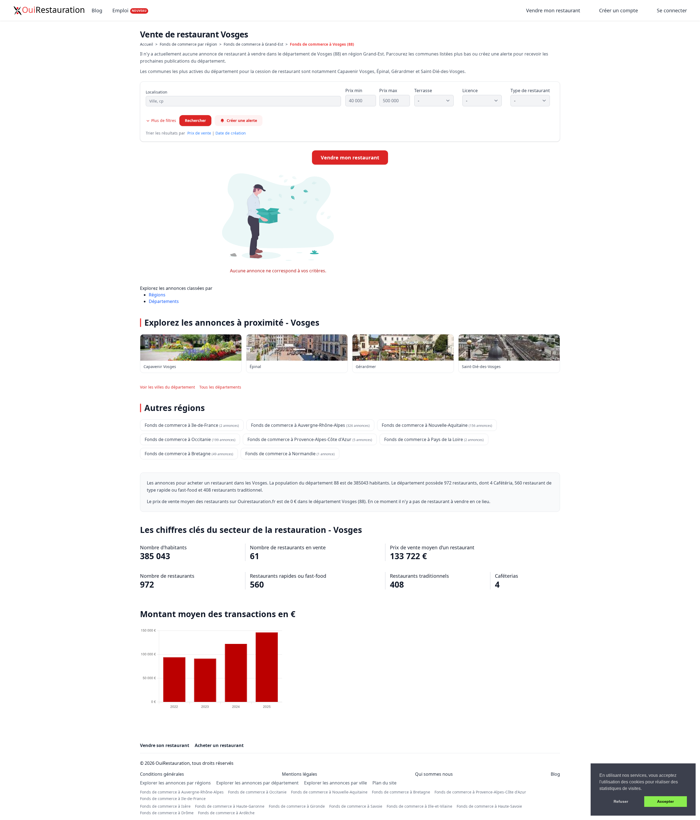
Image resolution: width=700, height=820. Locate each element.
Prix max (388, 90)
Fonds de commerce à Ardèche (226, 812)
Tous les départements (220, 387)
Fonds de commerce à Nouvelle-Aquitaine (329, 792)
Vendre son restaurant (164, 745)
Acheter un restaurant (219, 745)
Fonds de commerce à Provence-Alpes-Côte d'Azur (480, 792)
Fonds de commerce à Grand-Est (253, 44)
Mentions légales (299, 774)
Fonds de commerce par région (188, 44)
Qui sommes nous (434, 774)
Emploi (129, 10)
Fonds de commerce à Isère (165, 806)
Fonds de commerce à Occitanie (257, 792)
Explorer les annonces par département (257, 783)
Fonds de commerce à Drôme (167, 812)
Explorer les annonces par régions (175, 783)
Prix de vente (199, 133)
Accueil (146, 44)
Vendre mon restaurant (554, 10)
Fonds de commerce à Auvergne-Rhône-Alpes (182, 792)
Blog (97, 10)
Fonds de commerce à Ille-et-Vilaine (419, 806)
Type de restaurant (530, 90)
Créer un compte (618, 10)
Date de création (230, 133)
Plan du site (384, 783)
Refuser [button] (621, 801)
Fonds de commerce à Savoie (355, 806)
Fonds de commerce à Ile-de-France (173, 798)
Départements (164, 301)
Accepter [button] (665, 801)
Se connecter (672, 10)
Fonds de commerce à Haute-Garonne (229, 806)
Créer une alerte (242, 120)
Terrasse (423, 90)
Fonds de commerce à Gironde (297, 806)
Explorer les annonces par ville (335, 783)
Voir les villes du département (167, 387)
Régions (157, 295)
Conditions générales (162, 774)
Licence (470, 90)
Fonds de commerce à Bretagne (401, 792)
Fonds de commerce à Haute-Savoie (489, 806)
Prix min (353, 90)
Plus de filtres (163, 120)
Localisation (156, 92)
